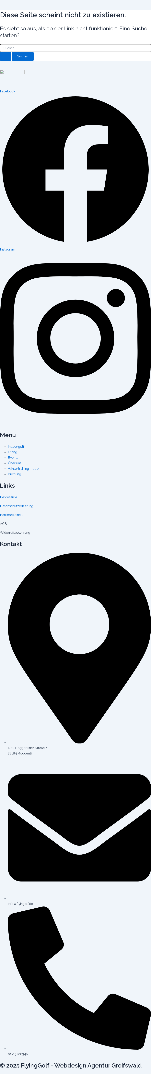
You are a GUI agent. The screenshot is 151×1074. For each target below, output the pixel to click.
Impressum (8, 497)
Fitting (12, 452)
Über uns (14, 463)
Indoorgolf (16, 447)
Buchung (14, 474)
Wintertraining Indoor (24, 469)
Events (13, 458)
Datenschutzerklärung (16, 506)
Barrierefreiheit (11, 515)
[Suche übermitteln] (5, 56)
